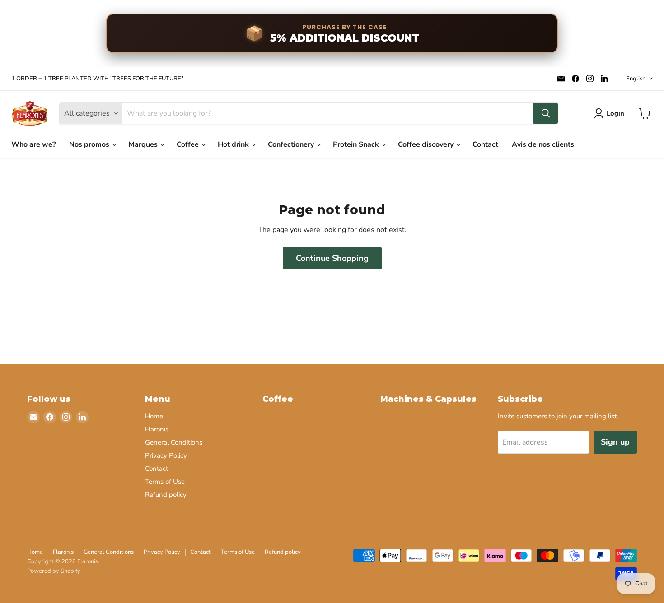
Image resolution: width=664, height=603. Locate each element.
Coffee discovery (426, 144)
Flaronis (156, 429)
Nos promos (90, 144)
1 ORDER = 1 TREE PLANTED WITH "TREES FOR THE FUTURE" (97, 78)
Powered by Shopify (53, 571)
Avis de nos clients (543, 144)
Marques (143, 144)
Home (154, 416)
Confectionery (292, 144)
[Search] (545, 113)
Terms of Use (165, 481)
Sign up (615, 441)
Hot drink (234, 144)
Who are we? (33, 144)
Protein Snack (357, 144)
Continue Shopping (332, 258)
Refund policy (166, 494)
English (635, 78)
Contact (485, 144)
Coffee (189, 144)
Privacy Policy (166, 455)
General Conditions (173, 442)
